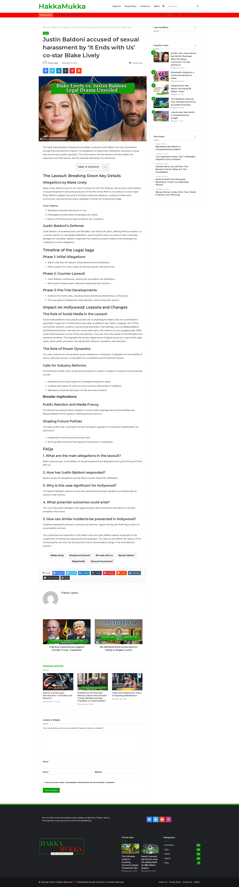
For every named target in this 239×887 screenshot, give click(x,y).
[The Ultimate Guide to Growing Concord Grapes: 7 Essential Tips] (130, 849)
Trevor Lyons (53, 63)
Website (98, 772)
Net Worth (194, 15)
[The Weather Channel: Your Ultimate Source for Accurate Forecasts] (161, 103)
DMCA (156, 6)
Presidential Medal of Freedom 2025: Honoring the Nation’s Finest (83, 15)
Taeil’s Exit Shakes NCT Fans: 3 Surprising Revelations (127, 694)
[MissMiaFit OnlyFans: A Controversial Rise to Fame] (161, 76)
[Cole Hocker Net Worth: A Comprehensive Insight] (161, 116)
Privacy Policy (130, 6)
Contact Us (145, 6)
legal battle (79, 561)
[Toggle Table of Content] (103, 167)
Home (162, 15)
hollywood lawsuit (80, 555)
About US (117, 6)
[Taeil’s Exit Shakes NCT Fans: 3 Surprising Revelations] (127, 681)
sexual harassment (102, 561)
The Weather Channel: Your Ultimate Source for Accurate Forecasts (183, 102)
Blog (167, 863)
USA (177, 15)
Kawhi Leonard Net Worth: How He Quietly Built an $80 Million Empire (149, 862)
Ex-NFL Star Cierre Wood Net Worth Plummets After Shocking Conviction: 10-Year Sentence (183, 59)
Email (46, 772)
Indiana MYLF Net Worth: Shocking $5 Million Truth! (181, 88)
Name (46, 761)
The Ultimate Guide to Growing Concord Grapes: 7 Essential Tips (130, 862)
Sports (184, 15)
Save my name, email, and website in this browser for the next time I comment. (80, 782)
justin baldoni (127, 555)
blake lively (58, 555)
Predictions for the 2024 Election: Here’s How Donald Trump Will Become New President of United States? (91, 697)
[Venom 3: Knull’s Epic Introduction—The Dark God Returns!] (58, 681)
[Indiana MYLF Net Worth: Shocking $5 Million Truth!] (161, 89)
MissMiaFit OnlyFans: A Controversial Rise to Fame (182, 75)
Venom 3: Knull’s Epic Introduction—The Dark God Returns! (57, 695)
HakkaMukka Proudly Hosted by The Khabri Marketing (100, 882)
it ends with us (105, 555)
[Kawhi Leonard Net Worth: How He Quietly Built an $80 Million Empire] (150, 849)
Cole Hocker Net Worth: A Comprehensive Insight (183, 115)
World (170, 15)
